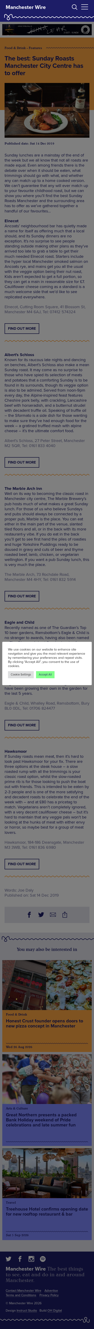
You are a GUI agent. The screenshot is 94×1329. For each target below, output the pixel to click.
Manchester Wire (26, 7)
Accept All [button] (45, 674)
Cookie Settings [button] (21, 674)
